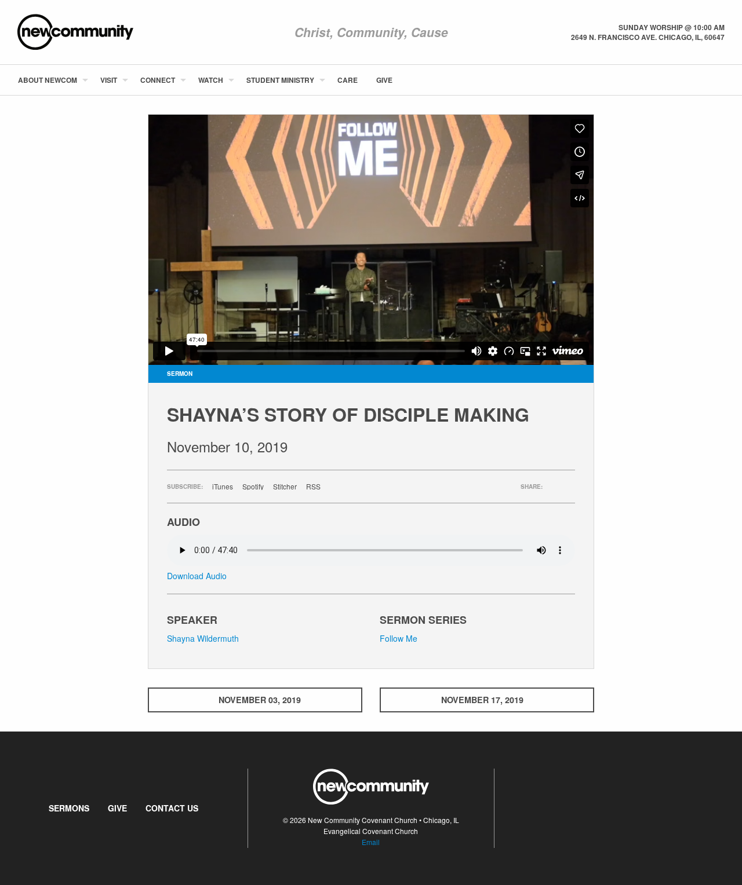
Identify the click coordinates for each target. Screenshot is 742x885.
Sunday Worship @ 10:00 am (672, 27)
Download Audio (197, 576)
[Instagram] (724, 80)
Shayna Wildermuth (203, 638)
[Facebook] (705, 80)
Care (347, 80)
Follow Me (398, 638)
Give (384, 80)
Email (371, 842)
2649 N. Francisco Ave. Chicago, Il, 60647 (648, 37)
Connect (157, 80)
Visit (108, 80)
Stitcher (285, 486)
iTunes (222, 486)
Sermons (69, 808)
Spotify (253, 486)
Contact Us (172, 808)
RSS (313, 486)
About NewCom (47, 80)
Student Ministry (280, 80)
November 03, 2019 (260, 699)
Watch (210, 80)
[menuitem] (50, 80)
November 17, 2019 (482, 699)
